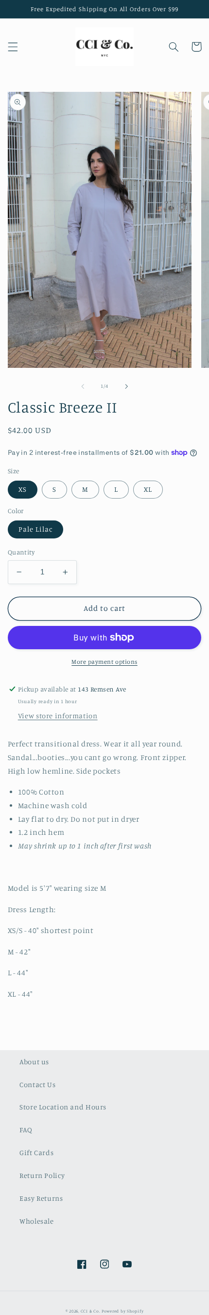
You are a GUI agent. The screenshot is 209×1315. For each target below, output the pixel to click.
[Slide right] (126, 386)
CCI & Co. (91, 1311)
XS (22, 489)
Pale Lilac (35, 529)
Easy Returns (41, 1198)
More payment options (104, 661)
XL (148, 489)
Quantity (21, 552)
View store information (58, 715)
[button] (12, 46)
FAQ (26, 1129)
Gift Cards (36, 1152)
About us (34, 1061)
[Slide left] (82, 386)
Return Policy (42, 1175)
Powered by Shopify (122, 1311)
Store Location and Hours (62, 1107)
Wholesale (36, 1221)
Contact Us (37, 1084)
